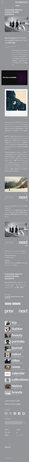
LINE (23, 413)
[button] (21, 196)
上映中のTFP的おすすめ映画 (12, 401)
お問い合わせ (7, 432)
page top (7, 447)
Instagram (6, 413)
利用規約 (7, 435)
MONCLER (8, 303)
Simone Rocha (16, 303)
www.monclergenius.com (10, 255)
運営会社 (7, 429)
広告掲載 (18, 429)
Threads (15, 413)
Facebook (19, 413)
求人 (17, 432)
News (17, 5)
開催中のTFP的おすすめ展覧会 (13, 404)
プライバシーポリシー (20, 435)
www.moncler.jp (10, 257)
